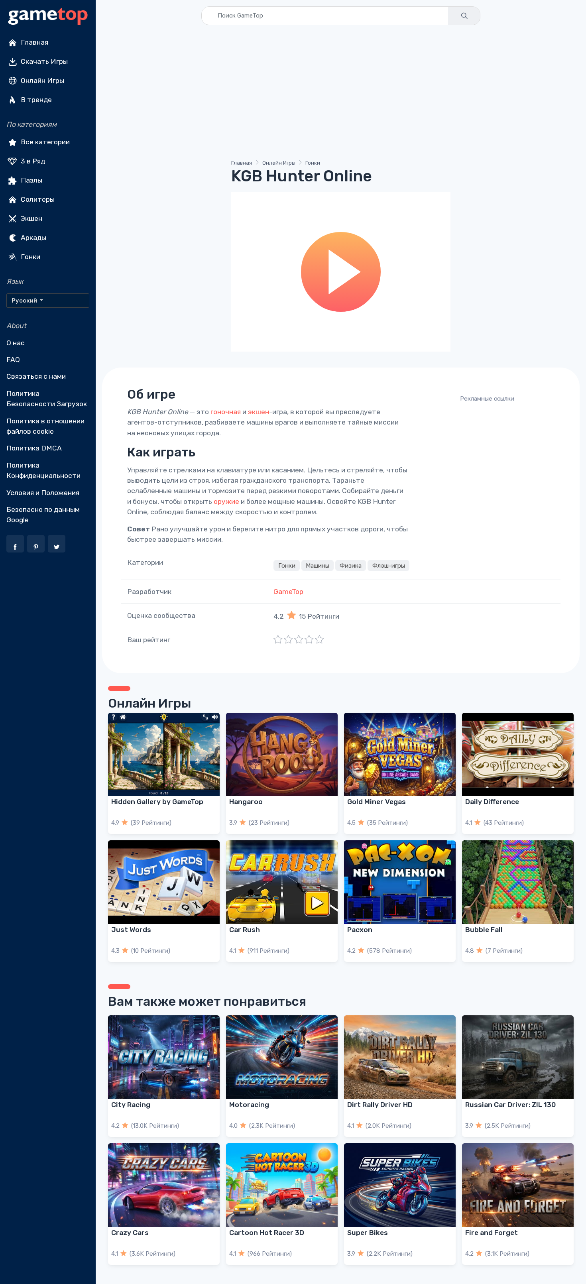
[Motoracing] (282, 1057)
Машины (317, 565)
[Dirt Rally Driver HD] (400, 1057)
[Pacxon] (400, 882)
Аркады (32, 238)
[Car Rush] (282, 882)
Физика (351, 565)
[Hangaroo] (282, 754)
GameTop (288, 592)
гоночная (225, 412)
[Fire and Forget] (518, 1185)
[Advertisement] (341, 93)
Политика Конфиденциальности (43, 470)
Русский (25, 300)
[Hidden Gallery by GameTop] (164, 754)
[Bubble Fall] (518, 882)
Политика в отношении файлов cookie (45, 426)
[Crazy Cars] (164, 1185)
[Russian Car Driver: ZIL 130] (518, 1057)
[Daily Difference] (518, 754)
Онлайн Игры (41, 81)
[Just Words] (164, 882)
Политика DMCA (34, 448)
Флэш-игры (388, 565)
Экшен (30, 218)
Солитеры (37, 199)
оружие (226, 501)
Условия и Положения (42, 493)
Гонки (29, 257)
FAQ (13, 360)
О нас (15, 343)
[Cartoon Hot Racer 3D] (282, 1185)
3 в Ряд (32, 161)
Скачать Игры (43, 61)
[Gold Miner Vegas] (400, 754)
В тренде (35, 100)
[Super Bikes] (400, 1185)
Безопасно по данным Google (43, 514)
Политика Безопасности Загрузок (46, 398)
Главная (33, 42)
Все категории (44, 142)
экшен (258, 412)
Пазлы (30, 180)
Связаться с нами (36, 376)
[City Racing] (164, 1057)
